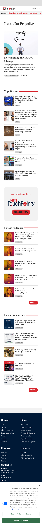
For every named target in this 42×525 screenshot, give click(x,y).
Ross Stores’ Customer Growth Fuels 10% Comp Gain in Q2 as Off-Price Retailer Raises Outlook (26, 99)
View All (33, 303)
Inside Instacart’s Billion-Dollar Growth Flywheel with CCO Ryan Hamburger (26, 277)
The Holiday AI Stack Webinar (18, 13)
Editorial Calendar (26, 455)
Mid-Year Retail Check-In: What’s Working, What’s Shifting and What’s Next (24, 378)
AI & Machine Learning (28, 433)
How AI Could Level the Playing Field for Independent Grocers (26, 263)
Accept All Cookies (21, 520)
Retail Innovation (26, 436)
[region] (21, 503)
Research (4, 455)
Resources (19, 328)
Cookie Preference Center (21, 514)
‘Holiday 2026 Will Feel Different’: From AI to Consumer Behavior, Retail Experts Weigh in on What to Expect (25, 145)
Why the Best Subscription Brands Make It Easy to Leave (25, 249)
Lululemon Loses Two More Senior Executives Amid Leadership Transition (25, 129)
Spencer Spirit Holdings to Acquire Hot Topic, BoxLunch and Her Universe (26, 173)
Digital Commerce (26, 439)
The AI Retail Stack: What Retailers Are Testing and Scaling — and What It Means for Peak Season (26, 336)
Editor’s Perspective (7, 430)
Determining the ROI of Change (18, 59)
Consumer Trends (26, 427)
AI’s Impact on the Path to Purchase (24, 364)
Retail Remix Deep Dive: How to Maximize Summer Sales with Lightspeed (25, 291)
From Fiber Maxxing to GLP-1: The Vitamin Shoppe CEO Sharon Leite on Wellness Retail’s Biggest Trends (26, 235)
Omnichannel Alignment (28, 442)
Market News (25, 424)
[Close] (39, 485)
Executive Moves (26, 430)
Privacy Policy (15, 509)
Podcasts (19, 242)
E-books (3, 461)
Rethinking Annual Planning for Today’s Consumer (25, 350)
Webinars (4, 452)
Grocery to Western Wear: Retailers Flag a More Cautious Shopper (26, 160)
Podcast (3, 436)
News (17, 105)
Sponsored (4, 442)
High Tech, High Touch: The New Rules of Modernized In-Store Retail (25, 322)
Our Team (24, 452)
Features (19, 152)
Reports (3, 458)
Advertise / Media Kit (27, 458)
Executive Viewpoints (11, 75)
